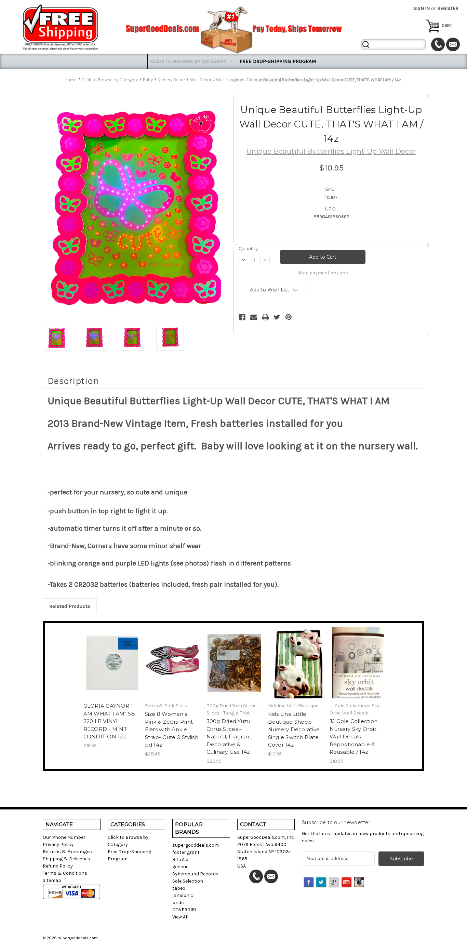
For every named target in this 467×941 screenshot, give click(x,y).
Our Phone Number (64, 837)
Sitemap (52, 880)
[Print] (265, 317)
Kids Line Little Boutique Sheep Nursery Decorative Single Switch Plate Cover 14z (294, 729)
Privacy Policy (58, 844)
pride (178, 902)
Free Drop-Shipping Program (278, 61)
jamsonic (182, 895)
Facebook (309, 882)
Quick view (110, 657)
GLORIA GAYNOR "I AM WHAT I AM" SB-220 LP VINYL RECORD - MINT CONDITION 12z (110, 721)
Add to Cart (110, 669)
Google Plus (334, 882)
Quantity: (249, 248)
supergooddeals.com (195, 845)
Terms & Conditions (65, 873)
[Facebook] (242, 317)
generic (180, 867)
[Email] (253, 317)
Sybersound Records (195, 874)
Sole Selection (187, 881)
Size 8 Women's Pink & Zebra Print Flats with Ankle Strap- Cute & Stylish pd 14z (171, 729)
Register (447, 8)
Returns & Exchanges (67, 852)
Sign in (421, 8)
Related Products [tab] (69, 606)
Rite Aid (180, 859)
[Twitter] (276, 317)
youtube (347, 882)
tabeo (178, 888)
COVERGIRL (184, 910)
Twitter (321, 882)
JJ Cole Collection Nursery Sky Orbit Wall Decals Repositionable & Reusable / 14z (354, 736)
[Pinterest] (288, 317)
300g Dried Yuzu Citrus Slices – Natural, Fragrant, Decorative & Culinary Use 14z (229, 736)
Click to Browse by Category (188, 61)
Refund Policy (58, 866)
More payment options (322, 273)
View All (180, 917)
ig (359, 882)
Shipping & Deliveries (66, 859)
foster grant (186, 852)
